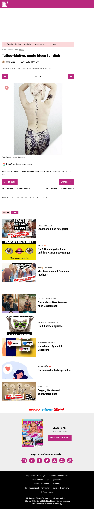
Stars (14, 212)
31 (41, 197)
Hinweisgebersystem (60, 488)
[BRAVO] (34, 409)
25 (18, 197)
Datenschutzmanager (40, 480)
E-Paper (44, 492)
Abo (51, 492)
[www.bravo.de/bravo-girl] (5, 4)
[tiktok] (32, 460)
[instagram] (24, 460)
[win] (70, 460)
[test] (54, 460)
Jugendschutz (56, 480)
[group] (37, 44)
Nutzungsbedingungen (46, 475)
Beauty (21, 50)
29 (33, 197)
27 (26, 197)
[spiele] (62, 460)
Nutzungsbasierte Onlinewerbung (47, 484)
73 (48, 197)
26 (22, 197)
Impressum (30, 475)
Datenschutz (62, 475)
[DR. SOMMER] (47, 409)
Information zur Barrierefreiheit (37, 488)
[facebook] (39, 460)
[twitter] (47, 460)
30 (37, 197)
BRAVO (4, 50)
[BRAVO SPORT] (59, 409)
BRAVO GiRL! (13, 50)
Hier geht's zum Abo (59, 438)
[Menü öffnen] (90, 4)
